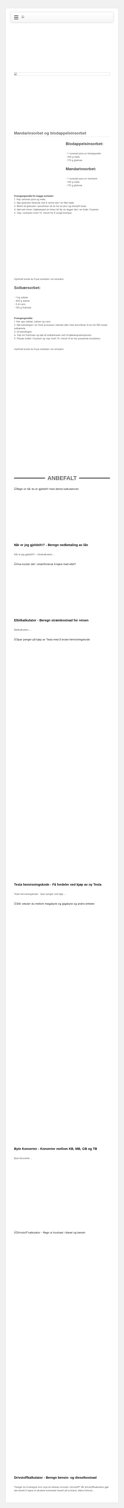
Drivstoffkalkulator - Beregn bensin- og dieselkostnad (55, 1477)
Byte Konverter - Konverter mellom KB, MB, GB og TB (55, 1149)
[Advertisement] (62, 48)
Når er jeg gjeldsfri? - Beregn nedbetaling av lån (51, 545)
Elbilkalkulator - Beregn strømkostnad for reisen (51, 620)
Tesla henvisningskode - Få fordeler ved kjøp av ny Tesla (57, 884)
